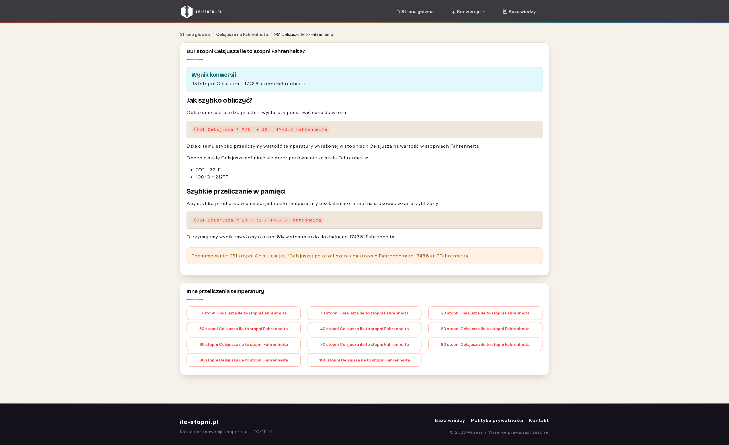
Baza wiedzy (522, 11)
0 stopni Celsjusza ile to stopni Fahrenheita (243, 313)
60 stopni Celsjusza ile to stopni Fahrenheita (243, 344)
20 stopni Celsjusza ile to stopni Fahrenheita (485, 313)
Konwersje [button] (469, 11)
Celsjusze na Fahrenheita (242, 34)
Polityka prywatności (497, 420)
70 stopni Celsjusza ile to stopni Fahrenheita (364, 344)
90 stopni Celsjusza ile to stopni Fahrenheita (243, 360)
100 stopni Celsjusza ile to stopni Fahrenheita (364, 360)
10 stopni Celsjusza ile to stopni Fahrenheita (365, 313)
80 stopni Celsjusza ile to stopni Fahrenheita (485, 344)
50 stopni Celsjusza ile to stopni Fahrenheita (485, 328)
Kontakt (539, 420)
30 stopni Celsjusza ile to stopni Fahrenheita (243, 328)
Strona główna (417, 11)
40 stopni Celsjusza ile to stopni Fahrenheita (364, 328)
